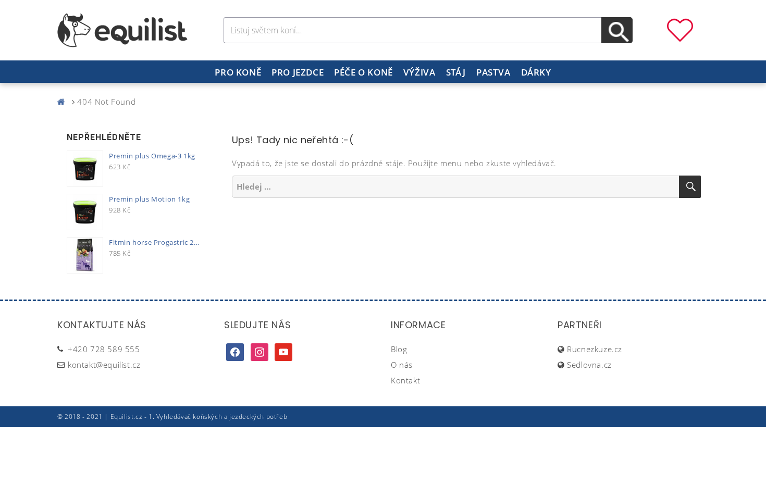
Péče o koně (363, 72)
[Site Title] (122, 29)
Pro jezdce (297, 72)
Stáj (456, 72)
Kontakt (405, 380)
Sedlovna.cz (589, 364)
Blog (399, 349)
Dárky (536, 72)
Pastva (493, 72)
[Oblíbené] (680, 29)
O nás (402, 364)
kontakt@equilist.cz (104, 364)
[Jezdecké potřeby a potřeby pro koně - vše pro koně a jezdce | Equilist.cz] (63, 101)
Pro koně (238, 72)
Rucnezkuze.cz (594, 349)
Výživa (419, 72)
